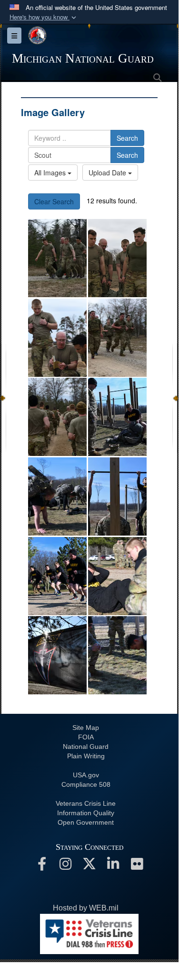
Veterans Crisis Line (86, 803)
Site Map (85, 727)
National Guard (86, 746)
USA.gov (86, 775)
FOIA (86, 737)
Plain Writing (86, 756)
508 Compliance (85, 784)
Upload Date (108, 172)
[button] (44, 17)
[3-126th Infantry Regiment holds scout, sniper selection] (57, 258)
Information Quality (85, 813)
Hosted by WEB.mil (86, 908)
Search (127, 138)
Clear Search (54, 201)
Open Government (86, 822)
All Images (51, 172)
